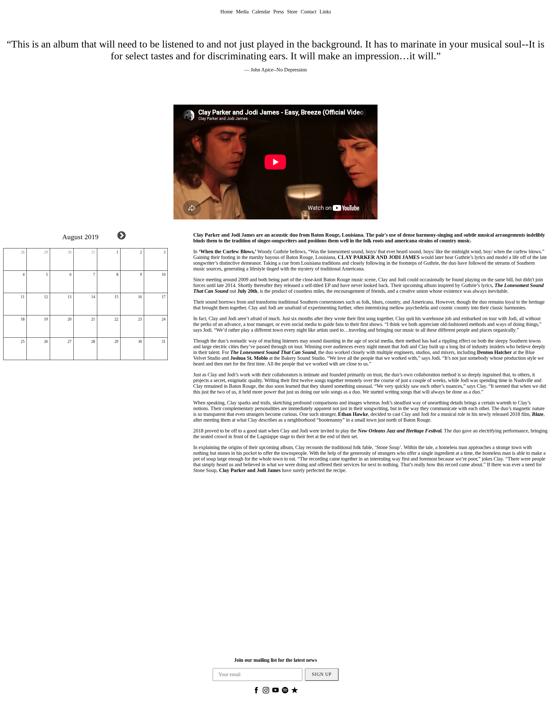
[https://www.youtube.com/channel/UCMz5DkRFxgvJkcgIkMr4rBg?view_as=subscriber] (275, 691)
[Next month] (121, 235)
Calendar (261, 11)
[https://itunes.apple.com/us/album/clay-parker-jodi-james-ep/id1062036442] (294, 691)
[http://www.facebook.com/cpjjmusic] (256, 691)
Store (292, 11)
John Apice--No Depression (279, 69)
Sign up (322, 674)
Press (278, 11)
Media (242, 11)
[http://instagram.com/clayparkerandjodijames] (266, 691)
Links (325, 11)
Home (226, 11)
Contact (308, 11)
